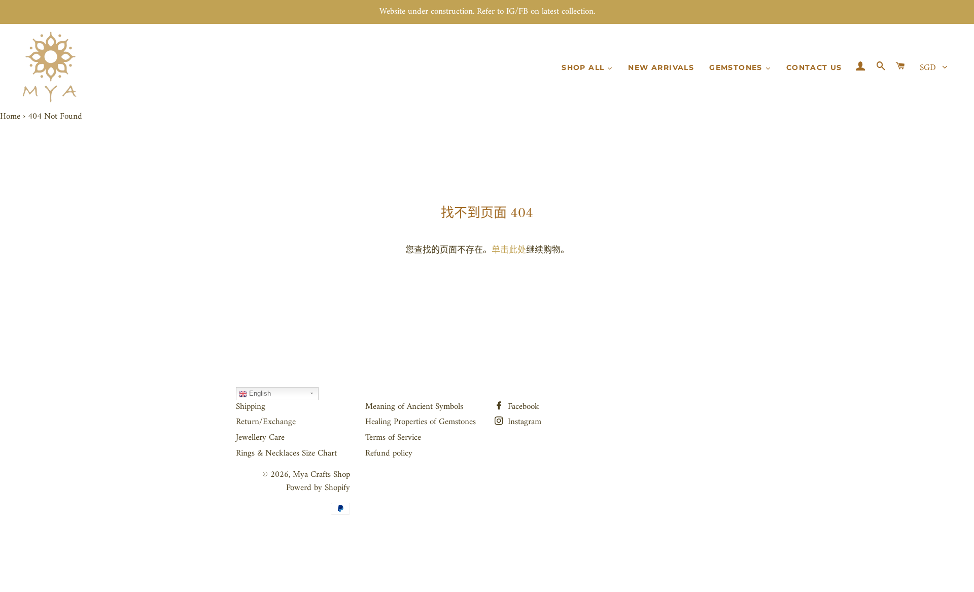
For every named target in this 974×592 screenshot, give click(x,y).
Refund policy (388, 453)
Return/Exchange (266, 422)
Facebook (522, 406)
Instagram (523, 422)
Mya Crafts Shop (321, 474)
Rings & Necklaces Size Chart (286, 453)
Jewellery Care (260, 437)
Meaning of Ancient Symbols (414, 406)
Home (10, 116)
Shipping (250, 406)
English (259, 393)
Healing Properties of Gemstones (420, 422)
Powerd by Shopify (318, 488)
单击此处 (509, 250)
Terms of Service (393, 437)
